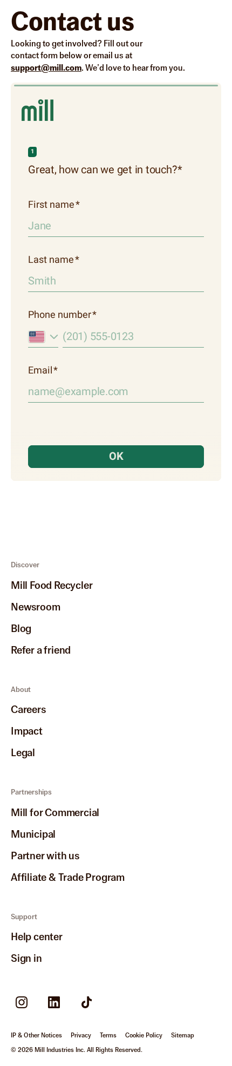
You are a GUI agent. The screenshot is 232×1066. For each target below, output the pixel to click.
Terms (108, 1035)
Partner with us (45, 855)
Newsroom (35, 606)
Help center (37, 936)
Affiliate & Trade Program (68, 877)
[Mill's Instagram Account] (21, 1002)
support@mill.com (46, 68)
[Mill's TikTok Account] (86, 1002)
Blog (21, 628)
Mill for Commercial (55, 812)
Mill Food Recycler (51, 585)
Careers (28, 709)
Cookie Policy (143, 1035)
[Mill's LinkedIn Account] (54, 1002)
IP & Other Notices (36, 1035)
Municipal (33, 833)
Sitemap (182, 1035)
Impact (27, 730)
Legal (23, 752)
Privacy (81, 1035)
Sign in (26, 958)
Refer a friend (41, 649)
